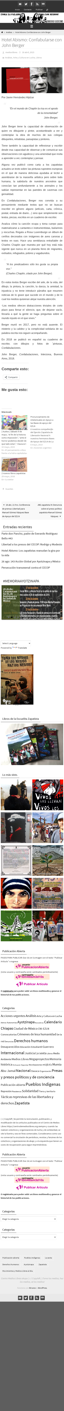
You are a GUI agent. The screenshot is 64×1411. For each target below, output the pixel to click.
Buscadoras (39, 1020)
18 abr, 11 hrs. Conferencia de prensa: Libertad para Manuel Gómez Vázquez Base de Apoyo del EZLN (16, 508)
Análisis (9, 32)
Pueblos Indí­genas (43, 1082)
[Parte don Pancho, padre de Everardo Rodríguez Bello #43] (16, 859)
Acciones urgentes (13, 1014)
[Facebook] (31, 4)
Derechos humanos (31, 1038)
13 (46, 615)
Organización (45, 1069)
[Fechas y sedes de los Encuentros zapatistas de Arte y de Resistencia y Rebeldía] (47, 859)
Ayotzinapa (26, 1019)
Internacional (12, 1050)
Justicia (30, 1051)
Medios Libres (20, 1057)
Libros (39, 56)
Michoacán (17, 1063)
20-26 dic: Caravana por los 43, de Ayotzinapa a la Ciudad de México (10, 592)
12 (43, 615)
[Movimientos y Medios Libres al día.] (16, 793)
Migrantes (24, 1063)
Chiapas (7, 1026)
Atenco (3, 1020)
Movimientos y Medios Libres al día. (17, 1269)
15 (52, 615)
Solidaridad (30, 1089)
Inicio (17, 9)
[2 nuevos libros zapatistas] (14, 463)
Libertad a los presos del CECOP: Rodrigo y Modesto (32, 542)
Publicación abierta (13, 1082)
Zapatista (22, 1100)
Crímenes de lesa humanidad (36, 1032)
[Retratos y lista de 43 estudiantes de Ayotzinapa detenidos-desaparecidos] (47, 793)
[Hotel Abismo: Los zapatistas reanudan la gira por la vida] (16, 826)
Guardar (9, 487)
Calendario (53, 1019)
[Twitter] (25, 4)
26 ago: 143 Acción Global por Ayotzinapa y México (31, 559)
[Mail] (43, 4)
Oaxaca (35, 1068)
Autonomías (12, 1020)
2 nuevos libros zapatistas (13, 471)
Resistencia (16, 1089)
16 (55, 615)
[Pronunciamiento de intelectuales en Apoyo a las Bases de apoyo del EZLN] (44, 431)
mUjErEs (47, 1062)
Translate (22, 645)
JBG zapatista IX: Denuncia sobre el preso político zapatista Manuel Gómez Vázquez (49, 508)
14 (49, 615)
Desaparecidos (10, 1044)
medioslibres (11, 52)
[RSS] (37, 4)
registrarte (8, 988)
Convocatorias (9, 1032)
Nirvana (32, 1285)
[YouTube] (20, 4)
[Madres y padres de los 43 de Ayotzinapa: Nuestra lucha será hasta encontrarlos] (47, 924)
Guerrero (48, 1044)
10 (36, 615)
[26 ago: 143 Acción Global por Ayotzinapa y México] (47, 892)
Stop (60, 612)
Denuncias (9, 1039)
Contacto (28, 9)
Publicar (39, 9)
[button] (32, 79)
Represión (6, 1089)
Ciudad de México (25, 1026)
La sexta (40, 1051)
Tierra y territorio (47, 1089)
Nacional (23, 1068)
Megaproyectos (39, 1057)
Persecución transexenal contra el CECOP (26, 565)
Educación (25, 1044)
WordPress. (42, 1285)
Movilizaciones (35, 1062)
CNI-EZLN (43, 1026)
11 (40, 615)
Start (58, 612)
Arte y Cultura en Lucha (24, 56)
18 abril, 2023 (28, 52)
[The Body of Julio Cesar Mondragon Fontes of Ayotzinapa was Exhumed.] (16, 892)
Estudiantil (36, 1044)
